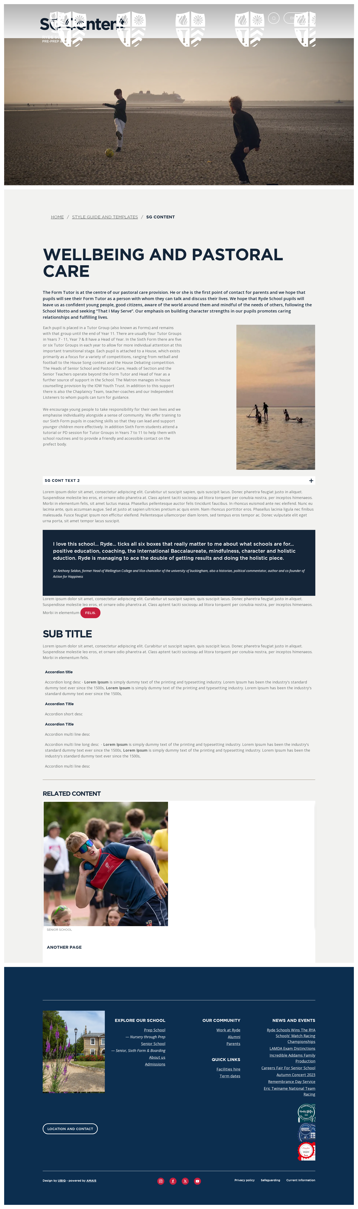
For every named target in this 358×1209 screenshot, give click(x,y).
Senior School (153, 1043)
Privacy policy (245, 1180)
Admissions (155, 1064)
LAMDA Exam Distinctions (292, 1048)
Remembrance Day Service (291, 1081)
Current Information (300, 1180)
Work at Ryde (228, 1029)
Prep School (154, 1029)
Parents (233, 1043)
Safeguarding (270, 1180)
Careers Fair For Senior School (288, 1067)
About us (157, 1057)
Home (57, 217)
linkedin (185, 1181)
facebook (173, 1181)
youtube (197, 1181)
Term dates (230, 1075)
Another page (64, 947)
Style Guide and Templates (105, 217)
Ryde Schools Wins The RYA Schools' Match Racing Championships (291, 1035)
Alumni (234, 1036)
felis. (90, 613)
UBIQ (62, 1180)
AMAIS (91, 1180)
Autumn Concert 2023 (296, 1074)
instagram (160, 1181)
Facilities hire (228, 1069)
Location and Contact (70, 1129)
